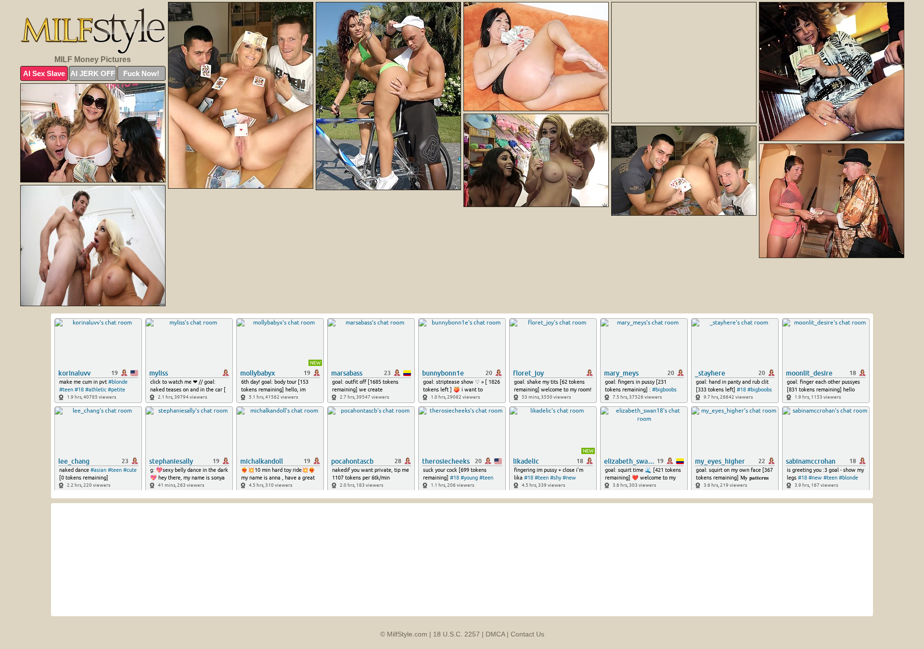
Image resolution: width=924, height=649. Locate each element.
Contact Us (527, 634)
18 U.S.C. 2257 (456, 634)
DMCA (495, 634)
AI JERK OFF (92, 73)
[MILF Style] (93, 31)
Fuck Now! (141, 73)
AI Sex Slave (44, 73)
